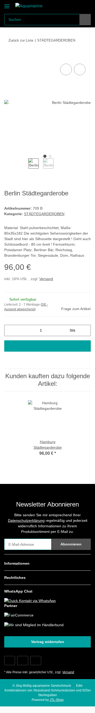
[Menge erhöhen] (85, 330)
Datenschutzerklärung (26, 520)
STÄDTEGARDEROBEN (44, 214)
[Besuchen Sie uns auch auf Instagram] (35, 660)
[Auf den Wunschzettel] (80, 69)
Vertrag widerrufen (47, 642)
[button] (69, 6)
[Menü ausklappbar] (7, 4)
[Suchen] (85, 19)
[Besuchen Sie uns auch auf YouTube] (22, 660)
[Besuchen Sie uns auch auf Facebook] (9, 660)
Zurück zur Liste (20, 40)
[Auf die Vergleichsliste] (66, 69)
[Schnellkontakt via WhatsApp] (30, 600)
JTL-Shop (57, 700)
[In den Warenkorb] (8, 56)
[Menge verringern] (10, 330)
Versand (46, 279)
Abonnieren (71, 544)
